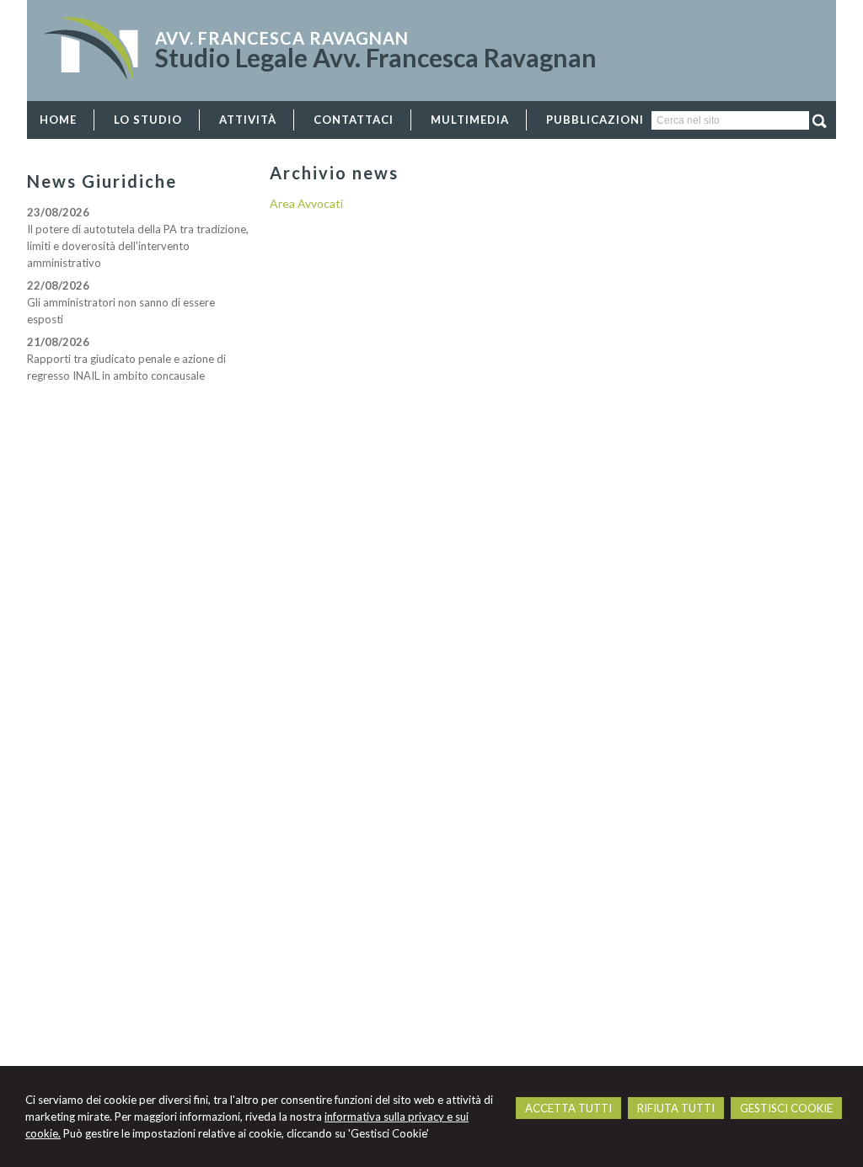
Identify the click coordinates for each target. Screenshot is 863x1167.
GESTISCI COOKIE (786, 1108)
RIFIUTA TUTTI (676, 1108)
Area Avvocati (306, 203)
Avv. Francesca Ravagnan (282, 38)
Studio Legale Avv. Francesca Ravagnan (376, 57)
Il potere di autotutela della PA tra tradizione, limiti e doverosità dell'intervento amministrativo (138, 245)
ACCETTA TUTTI (568, 1108)
